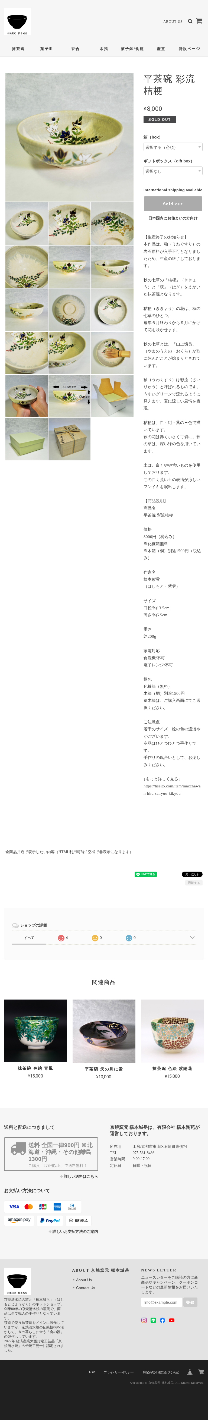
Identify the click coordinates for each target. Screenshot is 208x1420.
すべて (29, 938)
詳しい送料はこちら (81, 1176)
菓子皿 (46, 49)
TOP (92, 1372)
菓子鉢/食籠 (132, 49)
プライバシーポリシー (119, 1372)
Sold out (173, 203)
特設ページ (189, 49)
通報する (194, 882)
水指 (104, 49)
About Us (173, 22)
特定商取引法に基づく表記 (161, 1372)
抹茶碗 (18, 49)
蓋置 (161, 49)
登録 (190, 1302)
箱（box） (153, 137)
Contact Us (85, 1288)
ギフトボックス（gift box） (169, 161)
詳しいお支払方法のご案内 (75, 1232)
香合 (75, 49)
